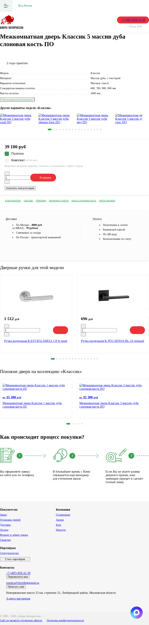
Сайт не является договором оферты (21, 620)
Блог (58, 524)
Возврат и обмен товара (14, 534)
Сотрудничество (9, 553)
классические (13, 200)
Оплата (4, 529)
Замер (3, 514)
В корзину (45, 177)
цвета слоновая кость (83, 200)
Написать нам (16, 586)
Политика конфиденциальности (65, 620)
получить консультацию (20, 188)
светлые (28, 200)
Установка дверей (10, 519)
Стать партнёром (15, 559)
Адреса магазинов (18, 598)
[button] (50, 129)
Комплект (24, 160)
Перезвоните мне (18, 576)
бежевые (41, 200)
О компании (63, 514)
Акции (60, 519)
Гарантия (5, 540)
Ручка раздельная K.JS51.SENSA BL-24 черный (112, 341)
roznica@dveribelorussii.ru (22, 582)
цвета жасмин (107, 200)
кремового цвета (58, 200)
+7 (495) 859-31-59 (133, 20)
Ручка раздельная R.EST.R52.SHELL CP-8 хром (35, 341)
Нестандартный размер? (17, 99)
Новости (61, 529)
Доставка (5, 524)
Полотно (17, 153)
